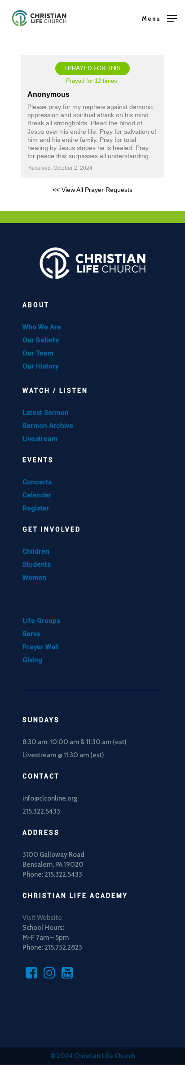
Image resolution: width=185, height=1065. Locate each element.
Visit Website (42, 918)
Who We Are (41, 327)
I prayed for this (92, 68)
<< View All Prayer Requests (92, 189)
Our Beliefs (40, 340)
